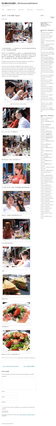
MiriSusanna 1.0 (30, 9)
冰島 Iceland (21, 9)
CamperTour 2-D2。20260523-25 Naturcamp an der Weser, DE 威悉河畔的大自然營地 (47, 54)
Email (3, 396)
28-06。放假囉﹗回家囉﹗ (30, 366)
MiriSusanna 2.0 (40, 9)
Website (3, 402)
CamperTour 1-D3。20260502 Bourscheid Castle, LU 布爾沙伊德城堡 (47, 109)
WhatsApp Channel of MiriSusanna (46, 25)
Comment (4, 376)
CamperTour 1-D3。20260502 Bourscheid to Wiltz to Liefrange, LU (47, 99)
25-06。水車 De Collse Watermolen (10, 366)
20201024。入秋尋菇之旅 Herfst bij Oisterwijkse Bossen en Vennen (47, 172)
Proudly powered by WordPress (8, 423)
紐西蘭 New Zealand (11, 9)
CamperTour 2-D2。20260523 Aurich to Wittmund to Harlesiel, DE (47, 72)
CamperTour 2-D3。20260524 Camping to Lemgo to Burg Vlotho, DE (47, 37)
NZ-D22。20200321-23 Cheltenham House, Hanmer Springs (46, 213)
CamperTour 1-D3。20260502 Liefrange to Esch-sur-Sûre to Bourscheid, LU (47, 104)
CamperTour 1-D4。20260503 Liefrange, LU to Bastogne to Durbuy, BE (47, 91)
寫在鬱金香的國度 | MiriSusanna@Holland (19, 3)
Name (3, 391)
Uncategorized (20, 357)
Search (42, 15)
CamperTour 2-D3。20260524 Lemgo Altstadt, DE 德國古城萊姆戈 (47, 49)
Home (3, 9)
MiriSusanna (32, 357)
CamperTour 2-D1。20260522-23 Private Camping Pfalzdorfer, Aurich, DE (47, 76)
